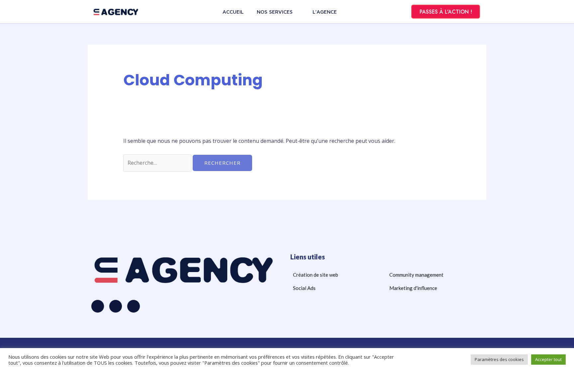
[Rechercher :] (158, 162)
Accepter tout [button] (548, 359)
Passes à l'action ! (446, 12)
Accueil (233, 12)
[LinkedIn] (133, 306)
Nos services (275, 12)
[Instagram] (115, 306)
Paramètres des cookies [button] (499, 359)
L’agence (325, 12)
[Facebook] (97, 306)
